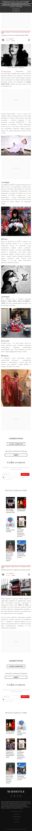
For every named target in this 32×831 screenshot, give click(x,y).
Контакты (16, 819)
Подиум (8, 32)
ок (16, 9)
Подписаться (25, 474)
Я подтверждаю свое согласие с (14, 478)
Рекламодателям (17, 816)
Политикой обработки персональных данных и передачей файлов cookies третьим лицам (17, 4)
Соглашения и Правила (17, 811)
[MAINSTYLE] (3, 39)
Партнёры (16, 814)
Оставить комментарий (16, 444)
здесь (20, 6)
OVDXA (28, 73)
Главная (3, 32)
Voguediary (5, 73)
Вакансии (16, 821)
